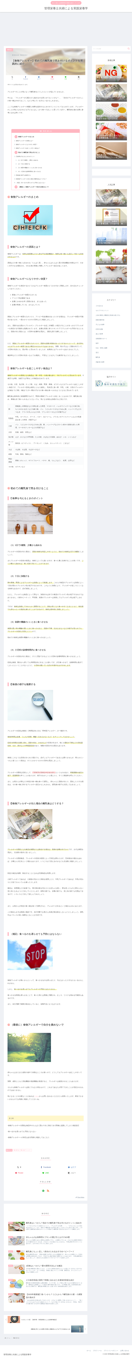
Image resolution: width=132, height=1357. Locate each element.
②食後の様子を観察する (23, 175)
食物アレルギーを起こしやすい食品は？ (28, 148)
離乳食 (10, 1150)
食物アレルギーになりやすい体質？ (26, 144)
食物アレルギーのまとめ (26, 136)
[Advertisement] (66, 29)
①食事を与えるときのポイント (25, 156)
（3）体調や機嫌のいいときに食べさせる (29, 167)
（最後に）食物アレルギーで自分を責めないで (33, 187)
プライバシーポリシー (111, 1350)
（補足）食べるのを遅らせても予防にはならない (30, 182)
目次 (44, 131)
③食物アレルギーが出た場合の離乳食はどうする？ (31, 179)
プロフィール (97, 1350)
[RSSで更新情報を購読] (48, 1191)
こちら (36, 1096)
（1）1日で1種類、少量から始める (27, 160)
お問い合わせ (124, 1350)
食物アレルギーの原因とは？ (24, 141)
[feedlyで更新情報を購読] (43, 1191)
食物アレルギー (26, 1150)
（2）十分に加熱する (23, 164)
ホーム (89, 1350)
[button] (79, 78)
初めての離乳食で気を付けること (29, 152)
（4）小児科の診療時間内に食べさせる (29, 171)
